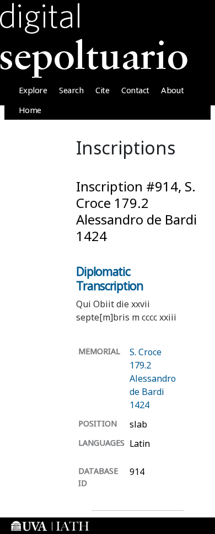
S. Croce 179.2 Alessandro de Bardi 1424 (153, 378)
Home (30, 109)
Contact (135, 89)
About (172, 89)
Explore (33, 89)
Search (71, 89)
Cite (102, 89)
